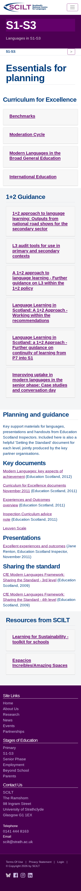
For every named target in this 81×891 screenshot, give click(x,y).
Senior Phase (14, 759)
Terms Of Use (14, 861)
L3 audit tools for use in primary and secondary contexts (36, 250)
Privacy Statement (40, 861)
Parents (9, 776)
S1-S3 (8, 753)
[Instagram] (23, 875)
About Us (11, 709)
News (8, 720)
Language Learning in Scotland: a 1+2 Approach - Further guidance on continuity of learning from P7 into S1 (39, 348)
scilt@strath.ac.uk (18, 842)
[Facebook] (15, 875)
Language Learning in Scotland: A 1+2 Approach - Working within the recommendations (39, 313)
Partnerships (13, 731)
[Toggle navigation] (72, 7)
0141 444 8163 (16, 831)
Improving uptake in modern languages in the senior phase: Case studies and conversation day (39, 382)
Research (11, 714)
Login (60, 861)
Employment (13, 764)
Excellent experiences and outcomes (34, 546)
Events (9, 726)
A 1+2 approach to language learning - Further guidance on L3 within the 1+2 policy (39, 280)
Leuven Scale (14, 528)
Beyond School (16, 770)
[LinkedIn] (30, 875)
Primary (9, 747)
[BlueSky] (8, 875)
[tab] (40, 117)
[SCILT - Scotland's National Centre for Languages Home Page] (26, 7)
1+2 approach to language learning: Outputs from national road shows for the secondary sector (40, 221)
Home (8, 703)
